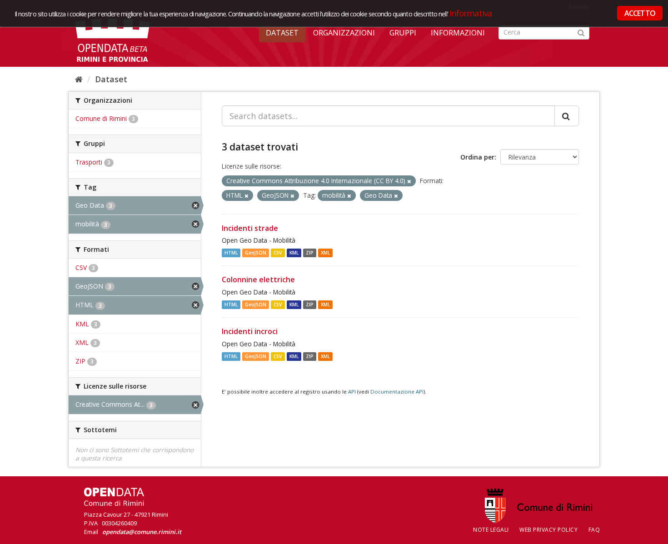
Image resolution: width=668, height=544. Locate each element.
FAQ (594, 530)
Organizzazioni (344, 33)
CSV (278, 253)
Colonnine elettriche (258, 279)
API (352, 391)
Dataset (282, 33)
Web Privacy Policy (548, 530)
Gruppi (402, 33)
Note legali (491, 530)
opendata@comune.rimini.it (141, 532)
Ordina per (477, 157)
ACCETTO (639, 13)
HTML (231, 253)
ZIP (310, 253)
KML (294, 253)
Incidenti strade (250, 228)
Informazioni (458, 33)
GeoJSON (255, 253)
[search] (566, 115)
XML (325, 253)
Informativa (471, 13)
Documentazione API (397, 391)
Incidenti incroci (250, 331)
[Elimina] (409, 181)
